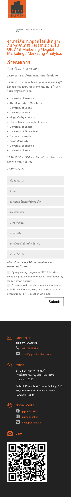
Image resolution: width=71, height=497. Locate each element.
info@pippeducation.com (36, 354)
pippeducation (30, 411)
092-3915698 (30, 348)
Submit (54, 302)
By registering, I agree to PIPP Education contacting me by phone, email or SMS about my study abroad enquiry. (35, 276)
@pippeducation (31, 422)
